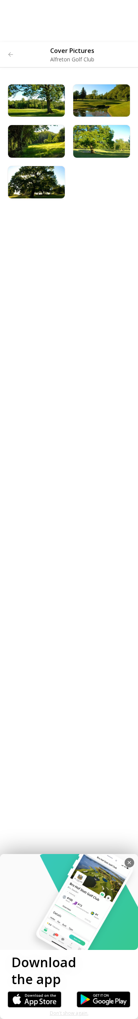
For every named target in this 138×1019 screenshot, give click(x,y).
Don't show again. (69, 1013)
